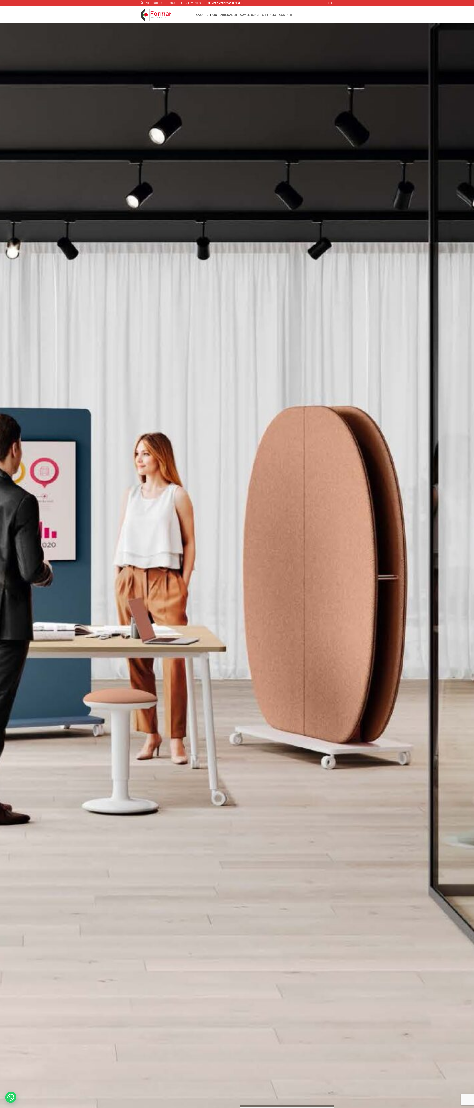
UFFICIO (212, 14)
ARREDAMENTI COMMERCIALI (239, 14)
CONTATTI (285, 14)
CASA (199, 14)
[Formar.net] (165, 14)
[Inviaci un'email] (332, 3)
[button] (10, 1097)
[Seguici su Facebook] (329, 3)
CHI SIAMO (269, 14)
